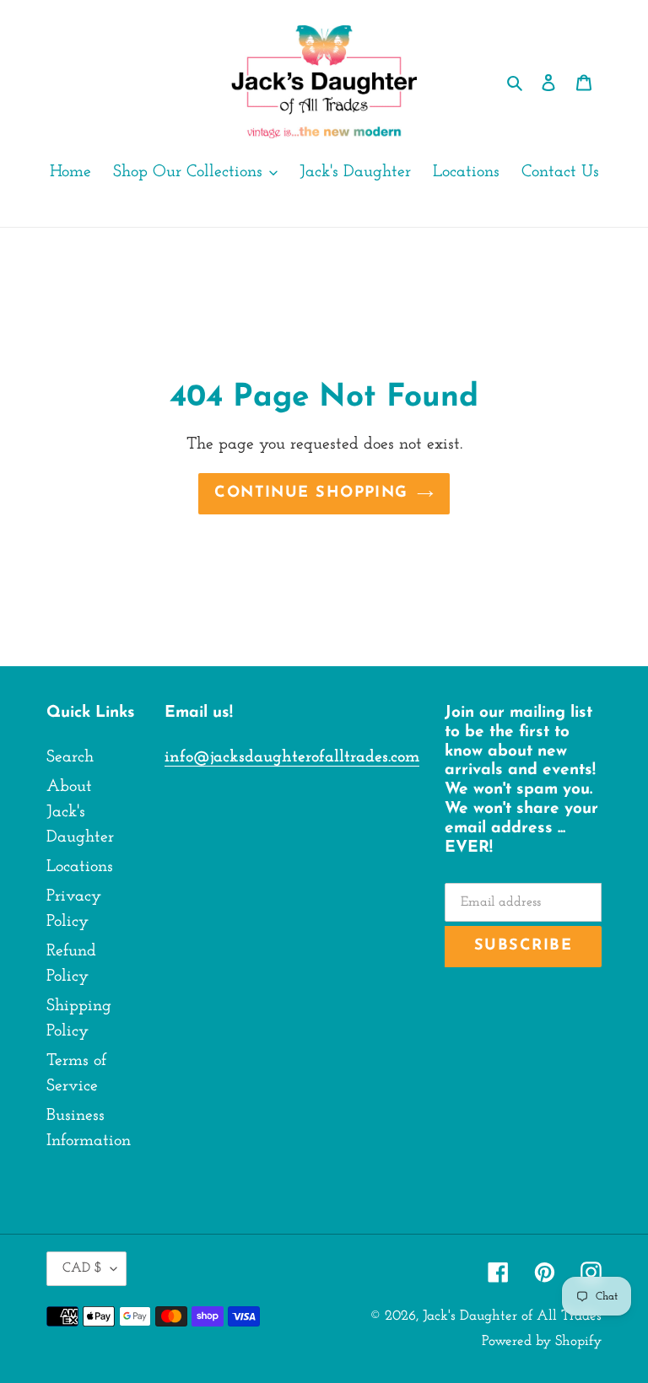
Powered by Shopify (542, 1341)
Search (70, 757)
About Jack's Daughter (80, 812)
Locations (79, 866)
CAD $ (82, 1268)
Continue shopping (311, 493)
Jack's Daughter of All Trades (512, 1316)
